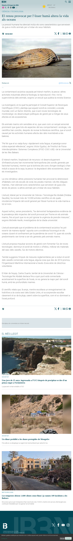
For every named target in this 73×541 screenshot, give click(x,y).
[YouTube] (13, 8)
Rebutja (62, 538)
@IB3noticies (64, 83)
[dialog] (36, 537)
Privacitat (68, 538)
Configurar (4, 538)
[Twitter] (55, 33)
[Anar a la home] (3, 8)
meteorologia (7, 492)
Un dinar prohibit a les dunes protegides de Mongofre (25, 439)
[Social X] (5, 8)
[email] (64, 33)
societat (5, 377)
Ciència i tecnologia (12, 11)
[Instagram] (11, 8)
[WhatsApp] (67, 33)
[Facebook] (8, 8)
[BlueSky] (16, 8)
